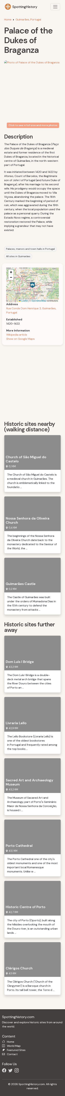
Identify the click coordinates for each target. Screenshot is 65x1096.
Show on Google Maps (20, 339)
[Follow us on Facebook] (5, 1071)
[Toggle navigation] (55, 6)
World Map (14, 1046)
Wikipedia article (16, 334)
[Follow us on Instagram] (17, 1071)
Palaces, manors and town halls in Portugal (30, 248)
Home (7, 19)
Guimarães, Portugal (28, 19)
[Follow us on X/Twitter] (11, 1071)
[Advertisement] (32, 381)
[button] (32, 285)
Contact (12, 1054)
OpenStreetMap (38, 300)
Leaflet (24, 300)
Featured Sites (16, 1050)
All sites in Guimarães (18, 256)
